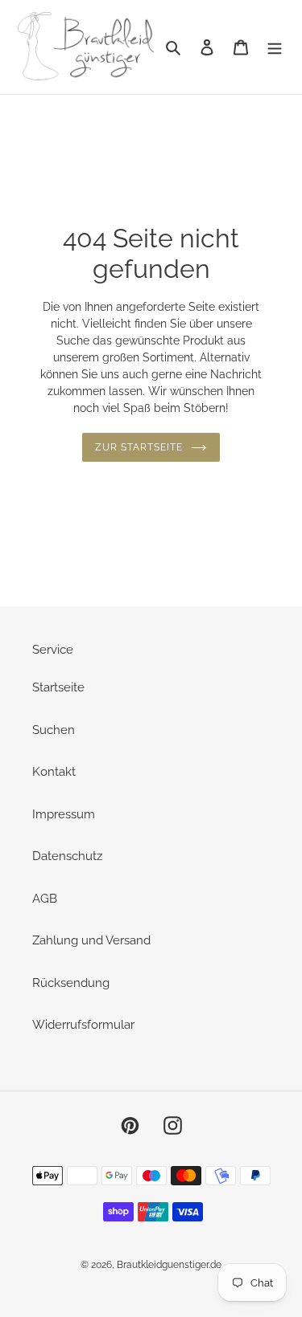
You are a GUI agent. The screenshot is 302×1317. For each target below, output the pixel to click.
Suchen (53, 730)
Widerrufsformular (83, 1024)
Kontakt (54, 772)
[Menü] (275, 47)
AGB (44, 898)
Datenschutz (67, 856)
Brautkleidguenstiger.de (169, 1264)
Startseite (58, 687)
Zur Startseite (139, 447)
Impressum (63, 814)
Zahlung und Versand (91, 940)
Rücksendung (71, 983)
